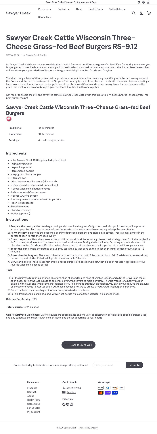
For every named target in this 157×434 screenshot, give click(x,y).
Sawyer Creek (18, 13)
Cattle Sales (116, 9)
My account (33, 411)
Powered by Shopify (88, 427)
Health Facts (96, 9)
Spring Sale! (45, 17)
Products (43, 9)
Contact (62, 9)
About (79, 9)
